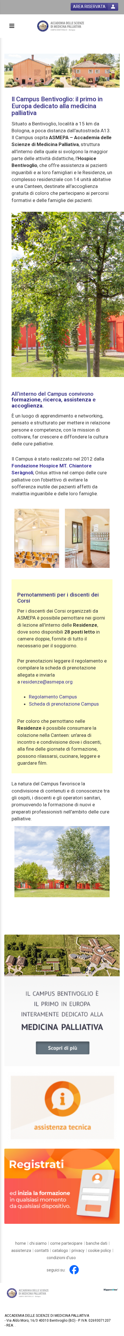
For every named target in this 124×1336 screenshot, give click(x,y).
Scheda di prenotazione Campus (64, 704)
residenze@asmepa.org (47, 682)
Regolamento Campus (53, 697)
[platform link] (61, 26)
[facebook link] (74, 1269)
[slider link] (62, 1000)
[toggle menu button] (11, 26)
